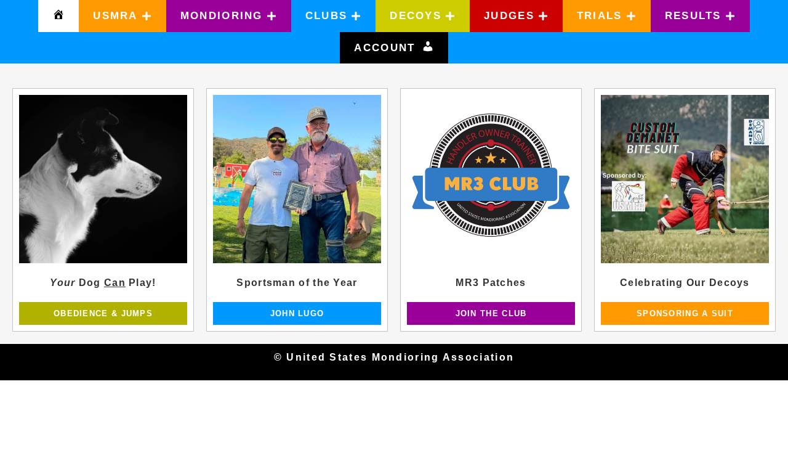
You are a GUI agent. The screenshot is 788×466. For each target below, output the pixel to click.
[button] (122, 16)
